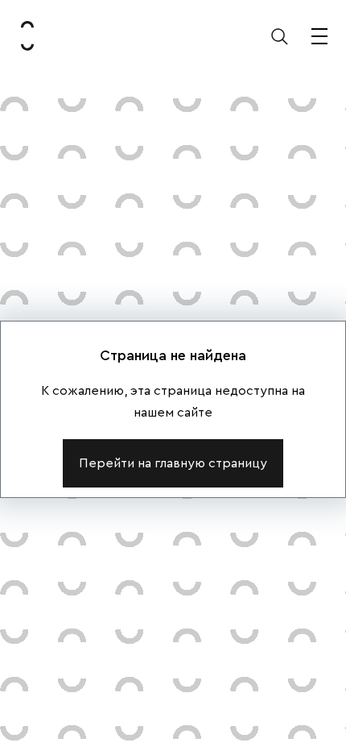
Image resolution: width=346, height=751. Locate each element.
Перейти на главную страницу (173, 463)
